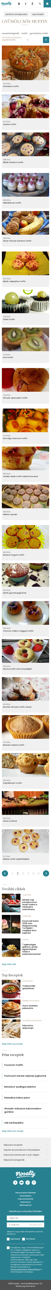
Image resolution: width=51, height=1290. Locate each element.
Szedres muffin (9, 124)
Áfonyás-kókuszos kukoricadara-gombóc (23, 1110)
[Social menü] (26, 3)
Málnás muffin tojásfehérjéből (16, 859)
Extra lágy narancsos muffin (15, 438)
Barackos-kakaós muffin (13, 745)
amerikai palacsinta (30, 1001)
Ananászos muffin (11, 86)
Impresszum (25, 1202)
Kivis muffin (8, 357)
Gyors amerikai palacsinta (30, 1007)
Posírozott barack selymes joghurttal (25, 1075)
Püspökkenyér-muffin (12, 783)
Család (25, 939)
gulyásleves (27, 981)
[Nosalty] (6, 4)
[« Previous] (5, 874)
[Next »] (46, 874)
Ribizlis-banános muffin (13, 162)
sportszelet (38, 14)
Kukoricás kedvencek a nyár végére (21, 1155)
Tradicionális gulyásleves (28, 987)
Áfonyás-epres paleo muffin (15, 398)
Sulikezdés (26, 895)
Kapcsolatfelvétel (25, 1199)
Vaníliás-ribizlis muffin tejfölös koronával (20, 476)
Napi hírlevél (15, 1239)
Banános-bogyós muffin (13, 555)
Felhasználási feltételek (25, 1193)
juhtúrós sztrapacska (16, 14)
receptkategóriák (10, 33)
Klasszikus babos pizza (17, 1097)
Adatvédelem (25, 1196)
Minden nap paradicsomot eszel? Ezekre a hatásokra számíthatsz (29, 905)
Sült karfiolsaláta (13, 1122)
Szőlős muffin (9, 319)
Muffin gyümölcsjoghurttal (14, 593)
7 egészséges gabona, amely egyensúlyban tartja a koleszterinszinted (31, 949)
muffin (24, 33)
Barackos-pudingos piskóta (20, 1086)
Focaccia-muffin (13, 1064)
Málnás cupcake (10, 514)
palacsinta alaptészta (32, 1020)
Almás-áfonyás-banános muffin (17, 241)
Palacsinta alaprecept (28, 1026)
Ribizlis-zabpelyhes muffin (14, 281)
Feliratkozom (35, 1225)
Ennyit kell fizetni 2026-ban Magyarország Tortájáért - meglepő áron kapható (30, 927)
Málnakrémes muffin (12, 203)
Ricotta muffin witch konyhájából (17, 669)
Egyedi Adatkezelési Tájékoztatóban (25, 1269)
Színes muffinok (10, 821)
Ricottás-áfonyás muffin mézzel (17, 707)
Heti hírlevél (30, 1239)
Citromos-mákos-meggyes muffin (18, 631)
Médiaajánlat (26, 1205)
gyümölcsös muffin (39, 33)
